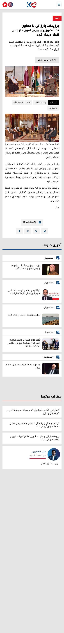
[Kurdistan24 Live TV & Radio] (4, 4)
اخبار (57, 18)
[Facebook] (19, 231)
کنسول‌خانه (18, 102)
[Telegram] (44, 231)
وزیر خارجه (53, 108)
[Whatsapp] (36, 231)
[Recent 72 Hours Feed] (10, 4)
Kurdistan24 (29, 222)
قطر (28, 102)
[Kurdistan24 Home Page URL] (32, 5)
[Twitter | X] (27, 231)
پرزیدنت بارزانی (40, 102)
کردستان (53, 102)
